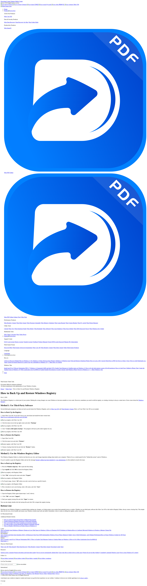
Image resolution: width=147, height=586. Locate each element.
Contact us (11, 573)
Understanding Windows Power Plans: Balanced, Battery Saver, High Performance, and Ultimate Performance (71, 535)
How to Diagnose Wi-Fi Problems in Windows (59, 530)
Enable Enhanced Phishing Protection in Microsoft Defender (20, 521)
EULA (57, 573)
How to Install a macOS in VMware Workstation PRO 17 (16, 539)
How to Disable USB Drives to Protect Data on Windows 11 (20, 526)
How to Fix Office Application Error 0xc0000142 (83, 539)
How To (24, 573)
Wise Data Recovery (22, 547)
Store (5, 372)
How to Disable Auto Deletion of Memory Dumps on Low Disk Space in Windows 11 (24, 530)
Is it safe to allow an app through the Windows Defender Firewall (21, 524)
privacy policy (84, 578)
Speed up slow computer (7, 552)
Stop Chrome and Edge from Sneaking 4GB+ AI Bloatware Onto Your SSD (21, 535)
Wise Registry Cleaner (68, 409)
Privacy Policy (43, 573)
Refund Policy (51, 573)
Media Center (19, 1)
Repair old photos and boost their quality (25, 552)
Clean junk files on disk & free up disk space (71, 552)
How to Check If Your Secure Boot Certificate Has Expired (20, 519)
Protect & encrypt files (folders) (91, 552)
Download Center (5, 1)
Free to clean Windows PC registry (129, 552)
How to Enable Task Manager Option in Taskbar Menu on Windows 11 (51, 539)
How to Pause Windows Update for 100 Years (113, 535)
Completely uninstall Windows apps (109, 552)
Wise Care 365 (55, 409)
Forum (6, 573)
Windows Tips (30, 573)
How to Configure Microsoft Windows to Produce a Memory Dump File (91, 530)
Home (2, 389)
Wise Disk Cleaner (45, 547)
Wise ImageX (12, 547)
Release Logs (18, 573)
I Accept (3, 581)
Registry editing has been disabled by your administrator (51, 460)
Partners (13, 1)
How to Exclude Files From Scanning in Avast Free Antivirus (20, 522)
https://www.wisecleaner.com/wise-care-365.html (14, 417)
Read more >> (4, 532)
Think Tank (8, 389)
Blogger (37, 573)
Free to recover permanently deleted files (47, 552)
